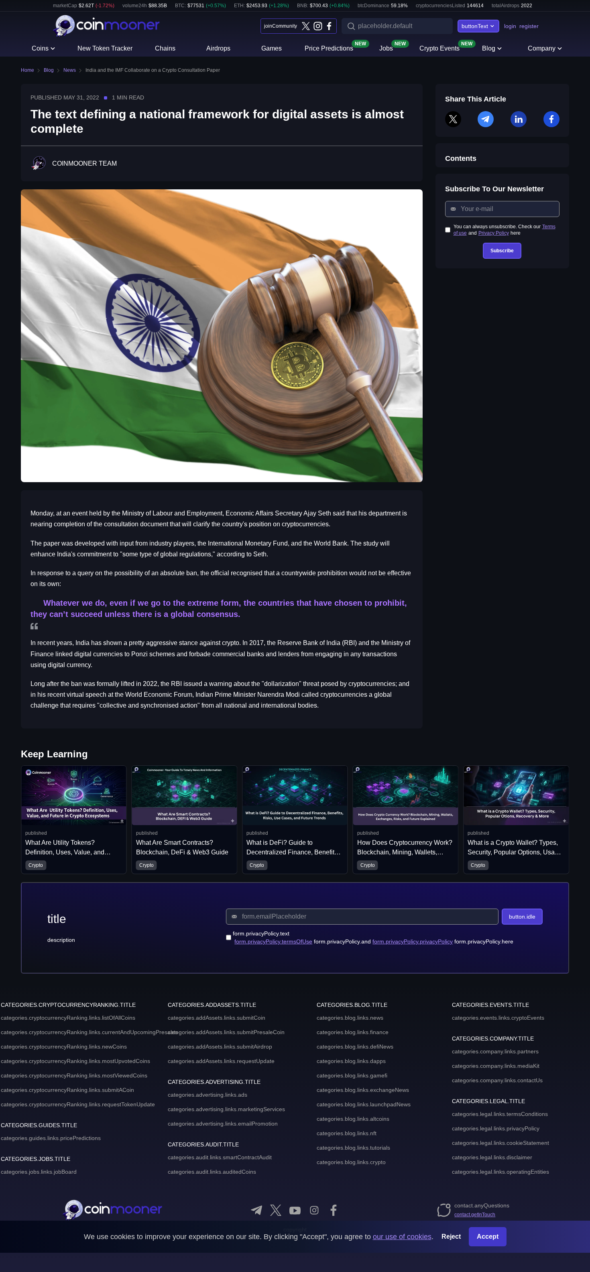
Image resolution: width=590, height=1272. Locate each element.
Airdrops (218, 48)
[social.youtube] (295, 1210)
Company (541, 48)
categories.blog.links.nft (346, 1133)
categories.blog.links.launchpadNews (364, 1104)
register (529, 26)
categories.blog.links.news (350, 1017)
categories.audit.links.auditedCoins (212, 1172)
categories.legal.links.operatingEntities (500, 1172)
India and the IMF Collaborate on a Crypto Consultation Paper (152, 70)
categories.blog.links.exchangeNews (363, 1090)
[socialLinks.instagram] (317, 26)
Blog (488, 48)
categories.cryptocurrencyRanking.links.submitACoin (67, 1090)
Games (271, 48)
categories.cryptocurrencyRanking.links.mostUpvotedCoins (75, 1061)
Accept (487, 1236)
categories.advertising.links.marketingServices (226, 1109)
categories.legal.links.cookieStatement (500, 1143)
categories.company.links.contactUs (497, 1080)
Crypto (98, 865)
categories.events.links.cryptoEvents (498, 1017)
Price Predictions (329, 48)
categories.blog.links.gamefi (352, 1075)
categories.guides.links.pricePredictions (51, 1138)
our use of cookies (402, 1237)
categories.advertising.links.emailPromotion (223, 1123)
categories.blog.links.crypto (351, 1162)
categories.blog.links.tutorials (353, 1147)
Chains (165, 48)
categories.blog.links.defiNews (355, 1046)
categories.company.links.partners (495, 1051)
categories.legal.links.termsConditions (500, 1114)
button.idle (522, 916)
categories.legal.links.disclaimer (492, 1157)
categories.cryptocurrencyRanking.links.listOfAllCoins (68, 1017)
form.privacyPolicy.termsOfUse (273, 941)
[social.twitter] (275, 1210)
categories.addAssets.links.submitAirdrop (220, 1046)
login (510, 26)
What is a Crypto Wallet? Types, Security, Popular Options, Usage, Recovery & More (467, 852)
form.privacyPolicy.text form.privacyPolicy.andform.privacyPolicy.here (373, 937)
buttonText (475, 26)
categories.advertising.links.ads (207, 1094)
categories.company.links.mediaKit (495, 1066)
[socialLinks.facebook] (329, 26)
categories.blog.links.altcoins (353, 1119)
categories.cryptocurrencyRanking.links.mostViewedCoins (74, 1075)
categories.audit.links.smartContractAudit (220, 1157)
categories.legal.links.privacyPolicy (495, 1128)
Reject (451, 1236)
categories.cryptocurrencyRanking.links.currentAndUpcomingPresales (89, 1032)
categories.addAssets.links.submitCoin (216, 1017)
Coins (40, 48)
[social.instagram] (314, 1210)
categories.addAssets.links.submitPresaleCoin (226, 1032)
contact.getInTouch (474, 1214)
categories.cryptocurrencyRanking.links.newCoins (64, 1046)
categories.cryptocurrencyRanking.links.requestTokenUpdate (78, 1104)
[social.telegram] (256, 1210)
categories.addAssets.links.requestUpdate (221, 1061)
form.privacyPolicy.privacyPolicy (412, 941)
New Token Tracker (104, 48)
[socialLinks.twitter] (306, 26)
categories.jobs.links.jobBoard (39, 1172)
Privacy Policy (493, 233)
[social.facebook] (333, 1210)
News (69, 70)
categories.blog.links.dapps (351, 1061)
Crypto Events (439, 48)
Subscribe (502, 251)
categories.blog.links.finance (353, 1032)
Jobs (386, 48)
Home (27, 70)
